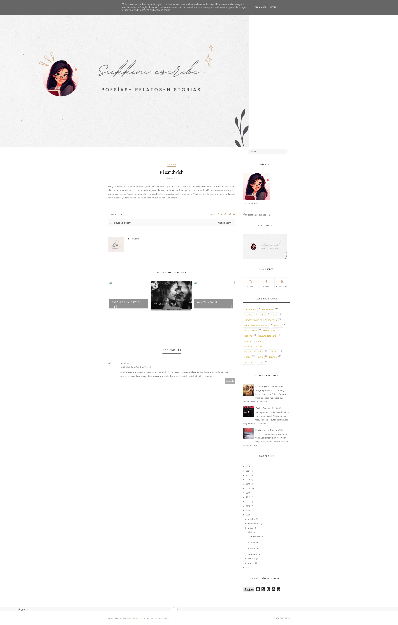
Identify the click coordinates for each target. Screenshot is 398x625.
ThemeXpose (139, 618)
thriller (248, 362)
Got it (272, 7)
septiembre (253, 523)
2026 (248, 466)
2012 (248, 497)
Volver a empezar (165, 304)
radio (260, 357)
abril (250, 532)
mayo (250, 527)
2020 (248, 479)
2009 (248, 510)
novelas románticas (253, 352)
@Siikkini (250, 286)
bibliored (248, 315)
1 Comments (115, 214)
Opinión (273, 352)
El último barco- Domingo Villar (269, 430)
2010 (248, 506)
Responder (230, 381)
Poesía (247, 357)
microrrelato (269, 330)
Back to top (281, 618)
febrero (252, 558)
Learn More (259, 7)
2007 (248, 567)
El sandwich (253, 542)
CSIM (275, 315)
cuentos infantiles (253, 320)
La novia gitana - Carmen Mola (269, 386)
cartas (262, 315)
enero (251, 563)
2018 (248, 488)
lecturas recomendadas (255, 325)
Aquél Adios (253, 548)
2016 (248, 492)
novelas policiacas (253, 341)
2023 (248, 475)
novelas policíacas (253, 346)
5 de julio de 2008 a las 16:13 (135, 366)
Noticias (248, 336)
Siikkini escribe (282, 286)
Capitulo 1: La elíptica (126, 302)
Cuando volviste (255, 536)
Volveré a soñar (207, 302)
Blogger (21, 609)
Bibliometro (268, 309)
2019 (248, 484)
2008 (248, 514)
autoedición (250, 309)
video (261, 362)
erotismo (272, 320)
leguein (277, 325)
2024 (248, 470)
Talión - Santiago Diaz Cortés (268, 408)
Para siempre (254, 554)
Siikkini (133, 238)
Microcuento (250, 330)
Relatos (171, 164)
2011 (248, 501)
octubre (252, 519)
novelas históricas (267, 336)
